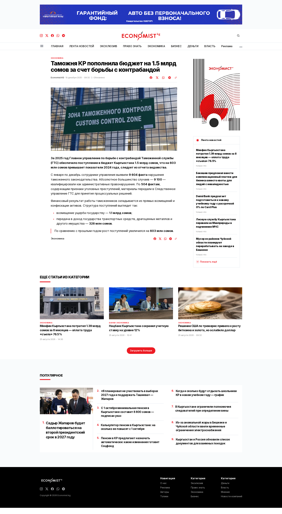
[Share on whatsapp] (163, 77)
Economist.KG (57, 77)
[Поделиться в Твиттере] (157, 77)
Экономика (57, 58)
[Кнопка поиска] (238, 36)
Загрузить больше (141, 350)
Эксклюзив (197, 483)
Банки (112, 323)
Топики (164, 496)
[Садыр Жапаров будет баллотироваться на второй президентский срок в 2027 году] (66, 401)
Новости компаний (231, 496)
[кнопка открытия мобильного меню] (42, 46)
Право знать (198, 487)
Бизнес (195, 496)
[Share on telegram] (169, 77)
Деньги (225, 483)
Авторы (164, 492)
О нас (163, 483)
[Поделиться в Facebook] (151, 77)
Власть (225, 487)
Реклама (165, 487)
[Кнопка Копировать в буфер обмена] (174, 77)
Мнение (225, 492)
